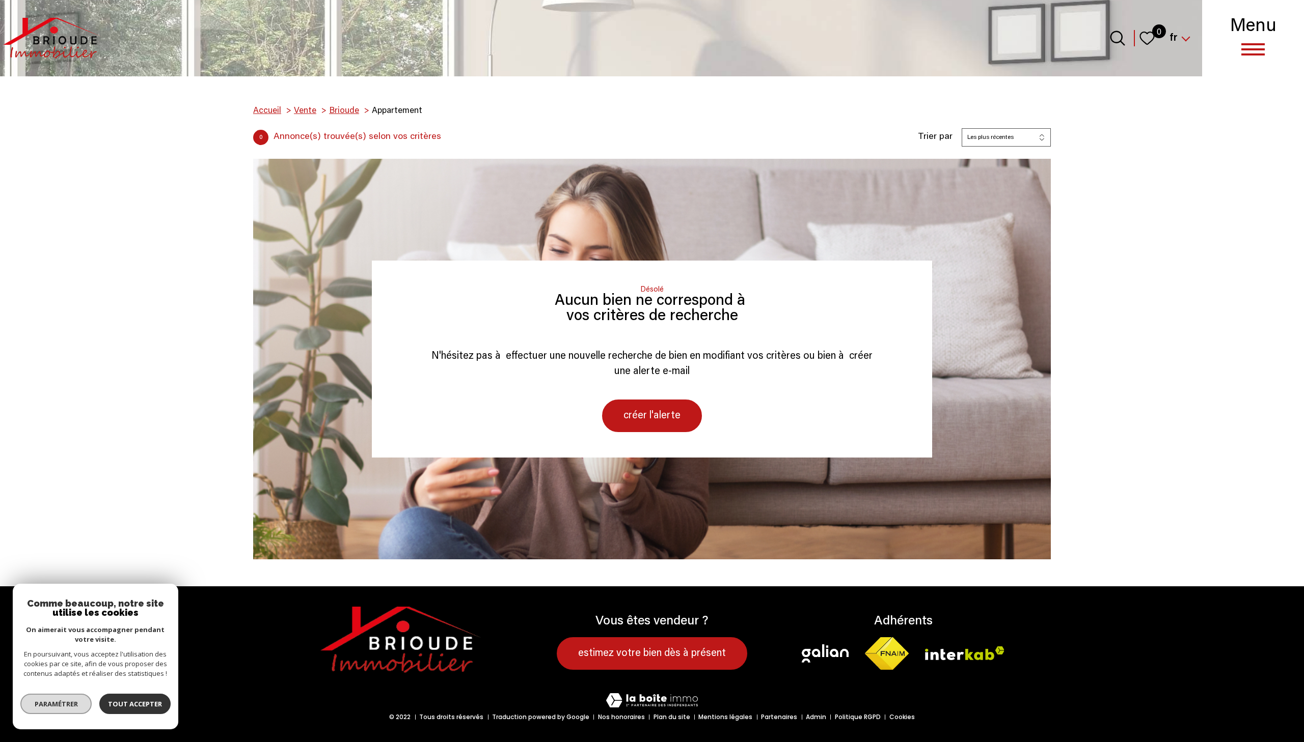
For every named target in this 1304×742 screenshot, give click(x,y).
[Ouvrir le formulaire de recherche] (1117, 38)
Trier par (935, 136)
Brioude (344, 111)
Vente (305, 111)
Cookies (902, 716)
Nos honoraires (621, 716)
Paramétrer (56, 703)
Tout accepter (135, 703)
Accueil (267, 111)
